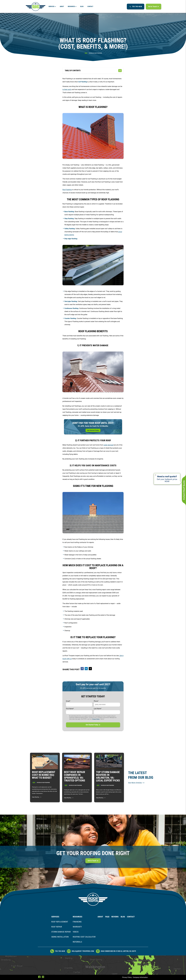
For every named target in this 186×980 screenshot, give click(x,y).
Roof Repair (56, 927)
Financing (77, 922)
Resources (71, 6)
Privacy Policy (96, 719)
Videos (75, 932)
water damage (108, 445)
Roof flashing (67, 190)
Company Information (140, 977)
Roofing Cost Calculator (84, 937)
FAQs (107, 917)
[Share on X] (90, 668)
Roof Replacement (59, 922)
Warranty (77, 927)
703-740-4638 (60, 951)
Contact (90, 6)
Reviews (115, 917)
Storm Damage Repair (61, 932)
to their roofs (66, 89)
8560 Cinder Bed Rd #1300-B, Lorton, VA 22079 (118, 951)
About (62, 6)
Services (51, 6)
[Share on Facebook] (82, 668)
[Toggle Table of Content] (119, 70)
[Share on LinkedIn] (86, 668)
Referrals (77, 942)
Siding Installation (60, 937)
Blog (82, 6)
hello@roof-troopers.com (83, 951)
